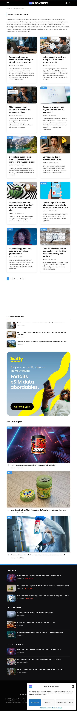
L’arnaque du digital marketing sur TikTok (52, 158)
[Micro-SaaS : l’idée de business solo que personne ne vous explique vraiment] (11, 334)
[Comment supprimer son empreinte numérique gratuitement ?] (22, 236)
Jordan (44, 162)
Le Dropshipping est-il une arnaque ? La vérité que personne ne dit (54, 59)
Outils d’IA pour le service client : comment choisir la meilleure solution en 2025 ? (55, 205)
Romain (11, 65)
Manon (11, 213)
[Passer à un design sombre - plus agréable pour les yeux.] (69, 3)
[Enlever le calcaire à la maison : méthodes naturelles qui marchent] (11, 325)
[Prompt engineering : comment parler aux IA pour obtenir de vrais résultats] (22, 45)
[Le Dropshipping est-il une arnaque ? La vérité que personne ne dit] (55, 45)
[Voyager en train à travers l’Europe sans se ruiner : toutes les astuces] (11, 343)
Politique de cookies (45, 707)
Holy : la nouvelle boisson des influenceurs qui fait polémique (33, 465)
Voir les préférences (65, 702)
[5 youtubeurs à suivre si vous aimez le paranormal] (11, 614)
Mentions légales (57, 707)
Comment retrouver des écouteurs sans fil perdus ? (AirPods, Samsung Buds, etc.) (21, 206)
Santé (9, 427)
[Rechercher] (66, 3)
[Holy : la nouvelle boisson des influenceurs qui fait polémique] (38, 445)
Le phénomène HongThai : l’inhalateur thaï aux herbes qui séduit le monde (38, 510)
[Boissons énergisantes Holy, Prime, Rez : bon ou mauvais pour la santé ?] (38, 534)
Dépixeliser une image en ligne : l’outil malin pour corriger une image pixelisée (21, 159)
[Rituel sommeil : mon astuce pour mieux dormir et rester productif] (11, 671)
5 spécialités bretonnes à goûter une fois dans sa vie (36, 622)
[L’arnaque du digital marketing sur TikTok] (55, 144)
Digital (10, 37)
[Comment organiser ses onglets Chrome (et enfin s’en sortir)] (55, 95)
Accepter (35, 702)
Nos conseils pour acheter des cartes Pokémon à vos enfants (39, 659)
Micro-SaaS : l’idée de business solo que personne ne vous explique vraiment (41, 333)
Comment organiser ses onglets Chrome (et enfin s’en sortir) (54, 109)
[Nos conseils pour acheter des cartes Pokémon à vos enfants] (11, 661)
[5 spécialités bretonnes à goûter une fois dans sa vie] (11, 624)
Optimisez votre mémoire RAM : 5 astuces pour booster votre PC (40, 632)
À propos (23, 694)
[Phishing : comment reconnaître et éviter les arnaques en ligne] (22, 95)
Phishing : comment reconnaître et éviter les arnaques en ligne (19, 109)
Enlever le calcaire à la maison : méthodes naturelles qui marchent (40, 323)
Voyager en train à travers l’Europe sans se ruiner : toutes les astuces (41, 341)
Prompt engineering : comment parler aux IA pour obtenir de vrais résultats (21, 59)
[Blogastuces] (38, 3)
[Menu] (8, 3)
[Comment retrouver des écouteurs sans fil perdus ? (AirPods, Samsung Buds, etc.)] (22, 190)
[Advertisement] (38, 298)
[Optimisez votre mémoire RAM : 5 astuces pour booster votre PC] (11, 634)
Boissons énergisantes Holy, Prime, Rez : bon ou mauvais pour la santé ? (38, 555)
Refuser (48, 702)
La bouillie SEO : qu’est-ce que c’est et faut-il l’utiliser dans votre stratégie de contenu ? (54, 252)
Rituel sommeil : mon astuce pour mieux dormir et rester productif (40, 669)
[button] (73, 686)
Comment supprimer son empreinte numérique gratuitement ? (20, 251)
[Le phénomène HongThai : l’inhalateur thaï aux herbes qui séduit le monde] (38, 489)
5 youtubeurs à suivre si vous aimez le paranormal (35, 612)
